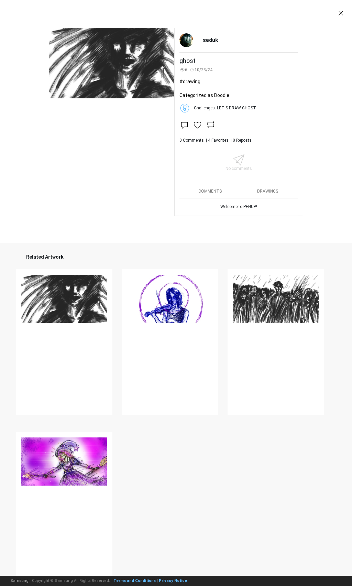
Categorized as (204, 95)
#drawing (189, 81)
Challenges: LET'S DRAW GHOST (225, 108)
